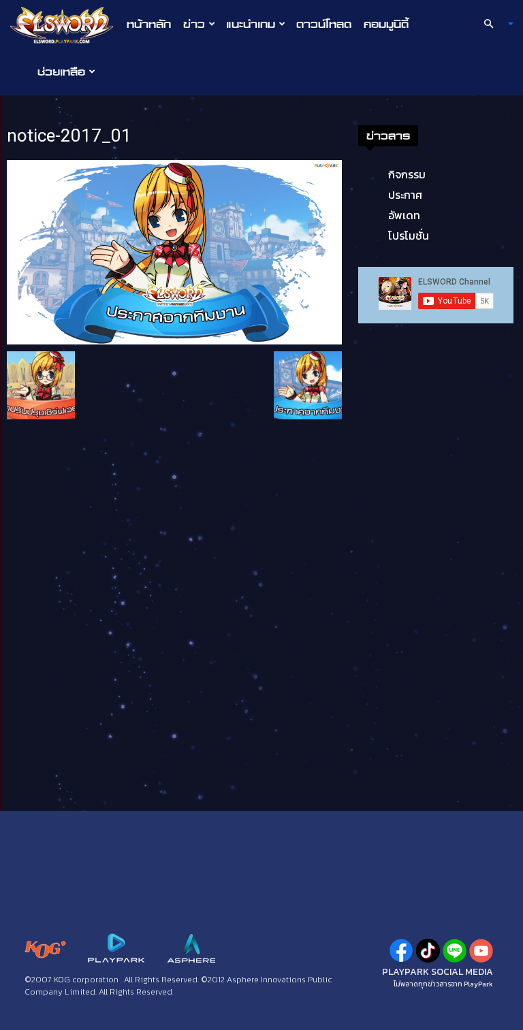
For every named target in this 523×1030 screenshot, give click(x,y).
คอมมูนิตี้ (386, 24)
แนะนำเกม (250, 24)
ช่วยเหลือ (61, 71)
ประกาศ (405, 195)
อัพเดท (404, 215)
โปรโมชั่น (408, 235)
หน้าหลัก (149, 24)
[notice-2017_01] (174, 251)
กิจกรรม (407, 174)
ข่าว (194, 24)
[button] (493, 23)
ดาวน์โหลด (323, 24)
